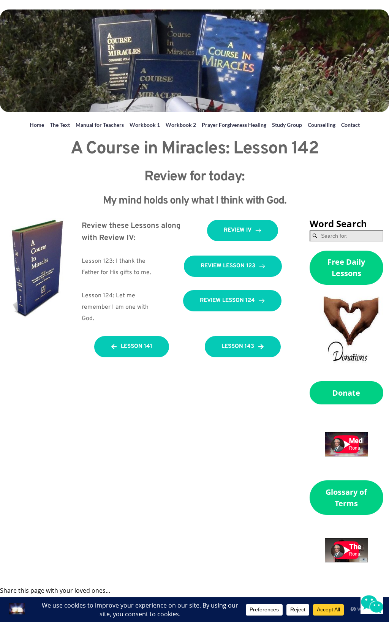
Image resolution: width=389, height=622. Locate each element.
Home (37, 125)
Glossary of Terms (346, 497)
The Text (60, 125)
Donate (346, 393)
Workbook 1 (145, 125)
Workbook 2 (181, 125)
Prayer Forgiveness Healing (234, 125)
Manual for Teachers (100, 125)
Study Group (287, 125)
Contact (350, 125)
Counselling (321, 125)
